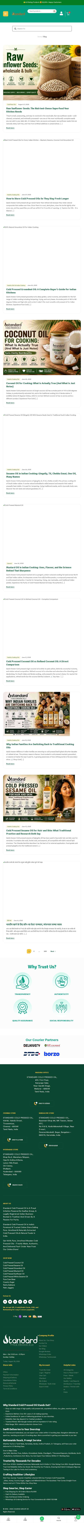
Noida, (40, 1453)
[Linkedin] (30, 1302)
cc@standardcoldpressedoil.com (16, 1350)
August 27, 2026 (23, 104)
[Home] (8, 1519)
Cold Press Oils (11, 104)
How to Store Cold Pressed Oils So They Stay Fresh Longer (37, 198)
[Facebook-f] (15, 1302)
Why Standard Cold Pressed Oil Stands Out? (27, 1405)
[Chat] (42, 1519)
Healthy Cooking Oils (13, 194)
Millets (36, 1480)
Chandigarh (47, 1453)
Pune (19, 1453)
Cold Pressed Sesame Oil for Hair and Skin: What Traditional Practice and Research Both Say (38, 832)
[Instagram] (20, 1302)
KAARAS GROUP (20, 1509)
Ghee (6, 1480)
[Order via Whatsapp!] (78, 1517)
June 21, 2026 (26, 657)
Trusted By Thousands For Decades (22, 1460)
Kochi (79, 1453)
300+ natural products (23, 1424)
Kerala (35, 1444)
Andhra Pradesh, (45, 1444)
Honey (10, 1480)
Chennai (9, 1433)
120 (45, 951)
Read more (10, 128)
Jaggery (28, 1480)
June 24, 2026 (19, 563)
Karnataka (28, 1444)
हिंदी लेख (9, 920)
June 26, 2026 (32, 285)
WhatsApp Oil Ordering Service (16, 1499)
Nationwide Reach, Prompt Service (22, 1440)
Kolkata (24, 1453)
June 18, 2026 (26, 740)
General (9, 563)
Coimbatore (17, 1456)
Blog (45, 37)
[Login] (25, 1519)
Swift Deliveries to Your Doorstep (21, 1429)
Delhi (8, 1453)
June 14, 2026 (18, 920)
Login (25, 1520)
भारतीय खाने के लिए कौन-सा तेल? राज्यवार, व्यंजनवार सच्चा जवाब (34, 924)
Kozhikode (72, 1453)
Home (39, 37)
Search (54, 11)
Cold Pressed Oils (58, 1478)
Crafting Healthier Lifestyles (19, 1474)
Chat (41, 1521)
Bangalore (64, 1433)
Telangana (57, 1444)
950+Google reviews (25, 1422)
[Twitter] (25, 1302)
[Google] (5, 1302)
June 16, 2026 (26, 826)
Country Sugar (19, 1480)
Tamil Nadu (20, 1444)
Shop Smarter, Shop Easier (17, 1488)
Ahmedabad (32, 1453)
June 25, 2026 (26, 469)
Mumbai (14, 1453)
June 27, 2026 (26, 194)
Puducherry (8, 1456)
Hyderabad (19, 1433)
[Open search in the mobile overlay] (42, 28)
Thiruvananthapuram (59, 1453)
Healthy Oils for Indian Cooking (16, 285)
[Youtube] (10, 1302)
